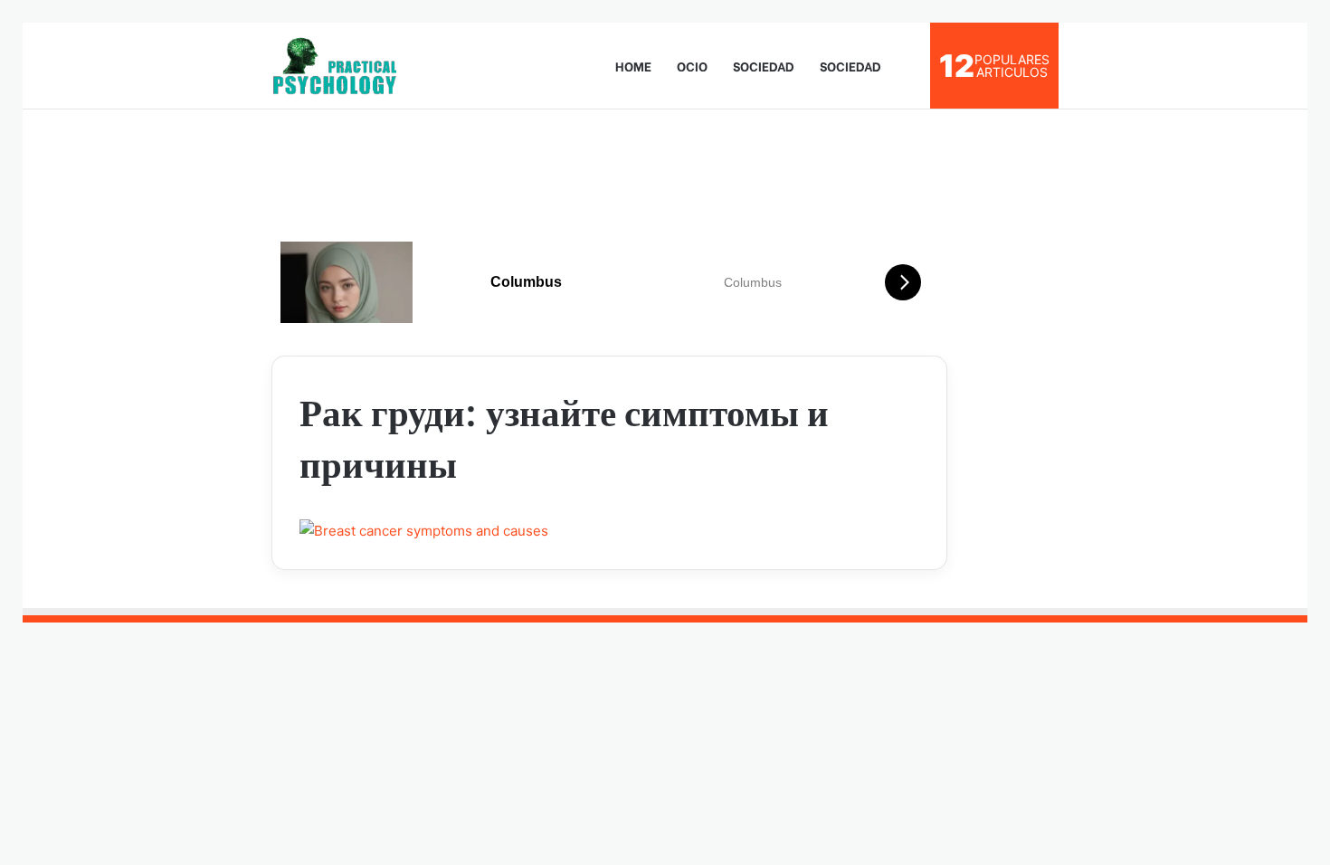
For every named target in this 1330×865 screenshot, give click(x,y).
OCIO (692, 65)
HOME (633, 65)
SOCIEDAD (763, 65)
